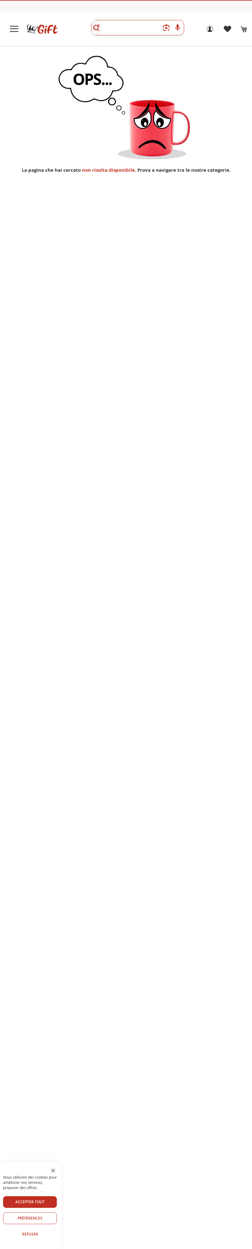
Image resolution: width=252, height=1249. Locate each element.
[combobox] (137, 27)
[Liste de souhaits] (227, 30)
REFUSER (30, 1234)
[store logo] (42, 29)
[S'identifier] (210, 30)
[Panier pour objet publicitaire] (244, 29)
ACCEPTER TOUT (30, 1201)
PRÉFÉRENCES (30, 1218)
